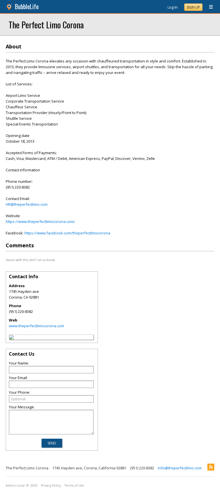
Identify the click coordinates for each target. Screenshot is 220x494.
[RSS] (210, 467)
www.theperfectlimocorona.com (36, 325)
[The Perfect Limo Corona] (11, 338)
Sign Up (193, 7)
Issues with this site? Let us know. (31, 260)
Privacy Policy (51, 485)
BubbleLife (27, 6)
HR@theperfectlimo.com (27, 204)
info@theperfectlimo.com (180, 468)
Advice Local (15, 485)
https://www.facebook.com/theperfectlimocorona (67, 233)
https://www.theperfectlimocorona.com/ (40, 221)
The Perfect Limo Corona (46, 24)
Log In (173, 7)
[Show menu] (208, 7)
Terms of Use (74, 485)
